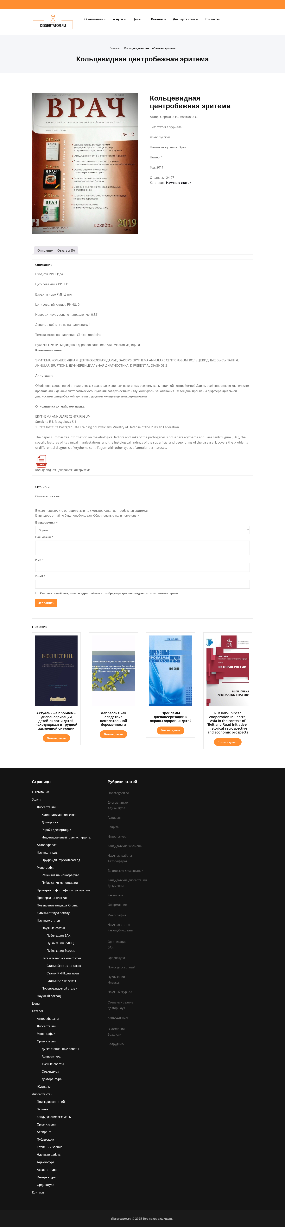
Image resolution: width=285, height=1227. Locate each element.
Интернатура (46, 1177)
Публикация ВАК (58, 935)
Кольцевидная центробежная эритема (149, 48)
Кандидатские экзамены (54, 1117)
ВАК (110, 947)
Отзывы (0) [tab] (66, 250)
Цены (137, 19)
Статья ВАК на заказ (61, 981)
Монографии (46, 1034)
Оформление (117, 905)
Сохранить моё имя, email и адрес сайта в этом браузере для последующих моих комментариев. (109, 593)
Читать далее (56, 738)
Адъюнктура (45, 1162)
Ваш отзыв (44, 537)
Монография (46, 867)
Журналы (44, 1086)
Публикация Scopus (61, 950)
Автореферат (46, 845)
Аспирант (44, 1132)
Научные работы (49, 1154)
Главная (115, 48)
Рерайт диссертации (56, 830)
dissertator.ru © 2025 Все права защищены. (142, 1218)
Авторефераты (48, 1018)
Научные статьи (178, 183)
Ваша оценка (46, 522)
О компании (93, 19)
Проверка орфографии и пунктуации (63, 890)
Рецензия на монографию (60, 875)
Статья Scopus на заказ (64, 966)
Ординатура (50, 1071)
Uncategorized (118, 793)
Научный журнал (120, 992)
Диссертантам (184, 19)
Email (40, 576)
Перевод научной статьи (59, 988)
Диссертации (46, 807)
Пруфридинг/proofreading (61, 860)
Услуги (117, 19)
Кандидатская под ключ (58, 815)
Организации (46, 1041)
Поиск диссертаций (51, 1102)
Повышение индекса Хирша (57, 905)
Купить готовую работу (53, 913)
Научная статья (48, 852)
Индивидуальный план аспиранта (66, 837)
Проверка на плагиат (52, 898)
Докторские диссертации (125, 870)
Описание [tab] (45, 250)
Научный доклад (49, 996)
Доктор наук (116, 1008)
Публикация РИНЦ (60, 943)
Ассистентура (47, 1170)
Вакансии (114, 1034)
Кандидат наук (118, 1017)
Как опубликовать (120, 930)
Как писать (115, 895)
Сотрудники (116, 1044)
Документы (116, 886)
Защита (42, 1109)
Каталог (157, 19)
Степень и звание (49, 1147)
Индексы (114, 982)
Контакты (212, 19)
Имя (39, 559)
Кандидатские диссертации (127, 880)
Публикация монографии (60, 882)
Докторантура (52, 1079)
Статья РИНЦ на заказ (63, 973)
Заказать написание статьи (61, 958)
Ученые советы (53, 1064)
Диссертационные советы (60, 1049)
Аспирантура (51, 1056)
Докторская (50, 822)
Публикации (45, 1139)
